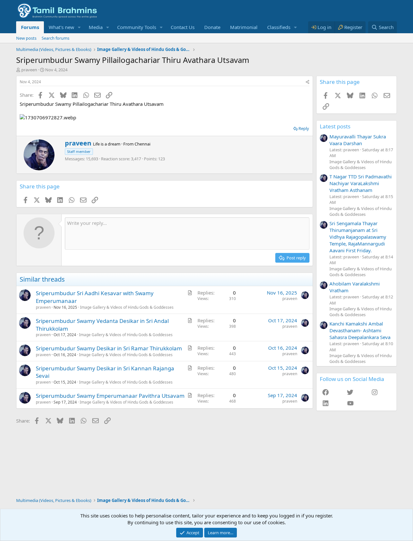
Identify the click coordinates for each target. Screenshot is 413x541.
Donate (212, 27)
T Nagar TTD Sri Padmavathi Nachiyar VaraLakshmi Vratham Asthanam (360, 183)
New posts (26, 38)
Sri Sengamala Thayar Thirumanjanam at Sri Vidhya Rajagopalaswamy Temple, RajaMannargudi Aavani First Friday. (357, 237)
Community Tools (136, 27)
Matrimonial (243, 27)
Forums (30, 27)
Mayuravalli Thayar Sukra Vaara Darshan (357, 139)
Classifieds (278, 27)
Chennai (142, 144)
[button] (79, 27)
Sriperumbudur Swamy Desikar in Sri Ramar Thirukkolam (109, 348)
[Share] (307, 82)
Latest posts (335, 126)
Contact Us (183, 27)
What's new (61, 27)
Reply (303, 128)
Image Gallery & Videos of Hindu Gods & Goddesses (127, 307)
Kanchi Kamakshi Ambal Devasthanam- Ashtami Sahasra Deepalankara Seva (359, 330)
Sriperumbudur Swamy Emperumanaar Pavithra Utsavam (110, 395)
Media (96, 27)
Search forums (55, 38)
